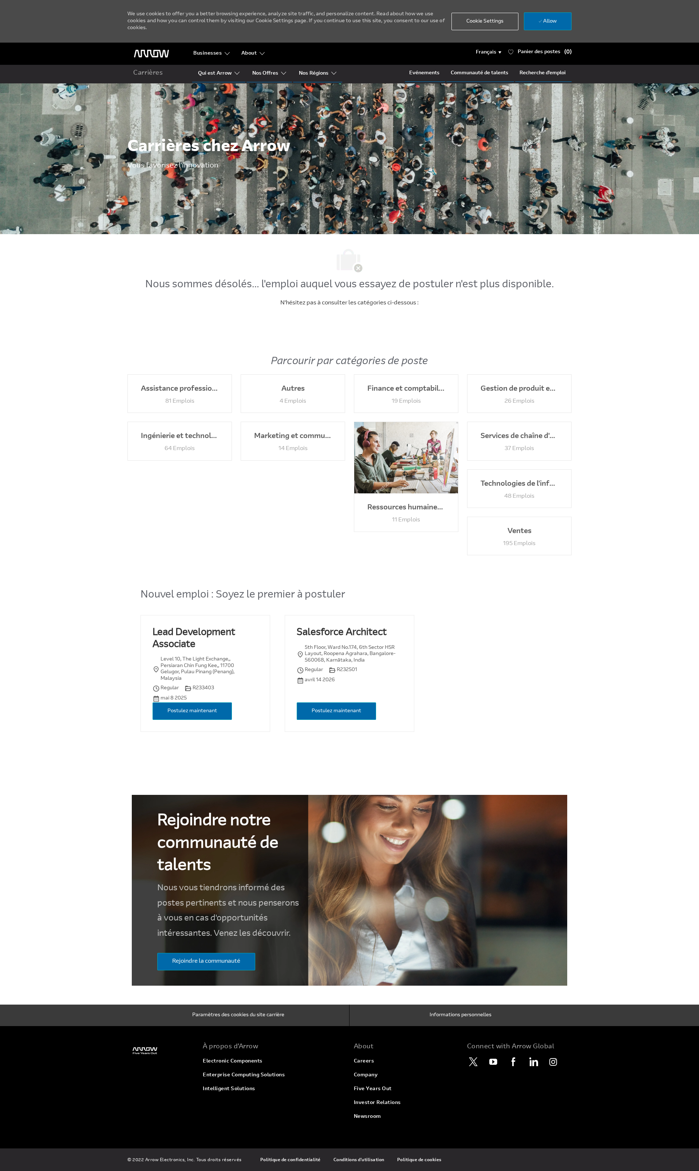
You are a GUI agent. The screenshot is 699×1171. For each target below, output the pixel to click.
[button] (489, 52)
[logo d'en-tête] (151, 53)
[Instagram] (553, 1061)
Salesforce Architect (342, 633)
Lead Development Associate (194, 639)
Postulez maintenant (192, 711)
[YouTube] (493, 1061)
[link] (160, 1051)
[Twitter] (473, 1061)
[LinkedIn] (533, 1061)
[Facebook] (513, 1061)
